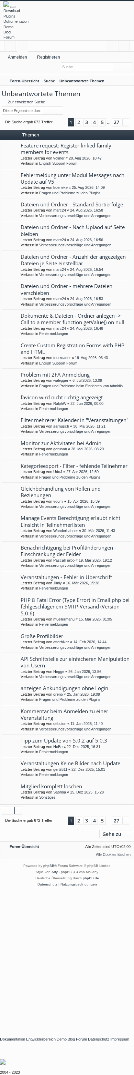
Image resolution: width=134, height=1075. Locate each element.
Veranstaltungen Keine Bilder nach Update (70, 763)
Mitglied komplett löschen (51, 786)
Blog (7, 32)
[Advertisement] (67, 958)
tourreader (62, 358)
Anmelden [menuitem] (113, 47)
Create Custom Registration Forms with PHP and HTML (72, 348)
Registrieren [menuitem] (126, 47)
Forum (8, 37)
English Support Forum (58, 163)
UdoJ (57, 472)
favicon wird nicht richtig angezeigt (62, 397)
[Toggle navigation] (12, 7)
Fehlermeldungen (53, 333)
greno (58, 694)
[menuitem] (127, 81)
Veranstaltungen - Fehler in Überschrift (66, 577)
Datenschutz (98, 1039)
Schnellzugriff (11, 47)
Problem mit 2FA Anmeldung (55, 374)
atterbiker (61, 642)
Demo (8, 27)
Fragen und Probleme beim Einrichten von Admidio (81, 386)
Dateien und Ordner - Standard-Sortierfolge (72, 204)
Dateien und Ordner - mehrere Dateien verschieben (66, 289)
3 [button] (86, 122)
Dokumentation (16, 21)
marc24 (59, 210)
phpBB (48, 866)
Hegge (58, 671)
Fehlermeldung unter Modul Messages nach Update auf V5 (72, 178)
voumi (58, 501)
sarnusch (61, 426)
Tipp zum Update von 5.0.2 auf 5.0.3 (64, 740)
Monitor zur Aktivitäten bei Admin (61, 443)
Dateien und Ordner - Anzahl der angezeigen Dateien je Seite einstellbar (73, 260)
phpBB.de (91, 878)
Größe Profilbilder (42, 636)
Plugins (9, 16)
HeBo (58, 747)
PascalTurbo (64, 560)
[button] (60, 122)
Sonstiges (47, 797)
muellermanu (64, 619)
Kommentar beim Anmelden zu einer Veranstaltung (64, 714)
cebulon (59, 723)
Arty (55, 872)
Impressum (119, 1039)
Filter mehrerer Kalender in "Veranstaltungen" (75, 420)
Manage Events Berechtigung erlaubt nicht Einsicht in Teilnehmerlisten (70, 521)
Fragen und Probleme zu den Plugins (70, 193)
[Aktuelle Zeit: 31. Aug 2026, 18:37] (118, 81)
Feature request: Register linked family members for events (66, 148)
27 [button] (116, 122)
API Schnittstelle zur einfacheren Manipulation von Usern (75, 662)
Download (11, 11)
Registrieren (48, 57)
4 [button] (94, 122)
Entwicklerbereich (41, 1039)
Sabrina (59, 792)
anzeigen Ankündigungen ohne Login (64, 688)
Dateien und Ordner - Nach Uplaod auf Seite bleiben (73, 230)
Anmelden (17, 57)
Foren (24, 47)
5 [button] (102, 122)
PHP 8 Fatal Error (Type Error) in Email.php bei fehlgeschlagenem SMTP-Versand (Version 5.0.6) (75, 606)
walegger (60, 380)
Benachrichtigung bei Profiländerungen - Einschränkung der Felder (68, 550)
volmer (59, 158)
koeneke (60, 187)
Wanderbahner (65, 531)
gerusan (60, 449)
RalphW (59, 403)
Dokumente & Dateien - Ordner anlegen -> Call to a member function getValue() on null (72, 319)
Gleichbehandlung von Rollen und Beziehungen (61, 492)
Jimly (57, 583)
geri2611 (60, 769)
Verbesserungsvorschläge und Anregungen (75, 216)
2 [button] (78, 122)
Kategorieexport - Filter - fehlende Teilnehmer (74, 465)
